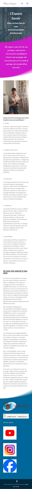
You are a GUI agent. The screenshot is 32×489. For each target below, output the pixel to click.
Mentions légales (8, 422)
